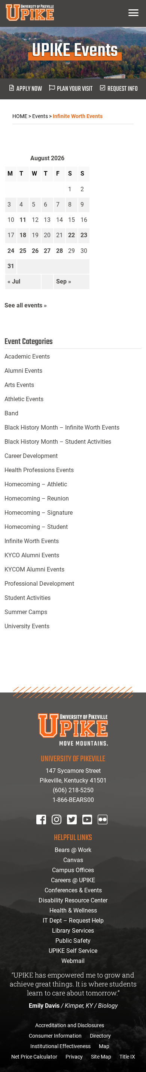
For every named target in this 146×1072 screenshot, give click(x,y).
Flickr (104, 829)
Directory (100, 1036)
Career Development (31, 455)
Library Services (73, 930)
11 (22, 219)
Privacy (74, 1057)
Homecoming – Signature (38, 512)
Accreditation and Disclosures (69, 1025)
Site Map (101, 1057)
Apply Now (29, 89)
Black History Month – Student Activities (57, 441)
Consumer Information (55, 1036)
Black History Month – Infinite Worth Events (61, 427)
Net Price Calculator (34, 1057)
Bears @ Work (73, 849)
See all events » (25, 305)
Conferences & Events (73, 890)
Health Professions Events (39, 470)
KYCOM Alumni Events (34, 569)
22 (71, 235)
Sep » (63, 281)
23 (83, 235)
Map (104, 1046)
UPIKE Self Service (73, 950)
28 (59, 250)
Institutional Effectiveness (60, 1046)
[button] (133, 12)
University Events (26, 626)
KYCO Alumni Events (31, 555)
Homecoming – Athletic (35, 484)
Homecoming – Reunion (36, 498)
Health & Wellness (73, 910)
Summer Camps (25, 612)
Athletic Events (23, 399)
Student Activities (27, 597)
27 (47, 250)
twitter (74, 829)
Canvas (73, 860)
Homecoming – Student (36, 526)
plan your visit (74, 89)
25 (22, 250)
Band (11, 413)
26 (35, 250)
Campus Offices (73, 870)
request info (122, 89)
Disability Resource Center (73, 900)
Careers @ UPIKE (73, 880)
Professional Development (39, 583)
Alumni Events (23, 370)
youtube (92, 829)
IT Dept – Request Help (73, 920)
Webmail (73, 960)
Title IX (127, 1057)
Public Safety (73, 940)
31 (10, 266)
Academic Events (27, 356)
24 (10, 250)
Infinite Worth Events (31, 541)
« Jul (13, 281)
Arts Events (19, 384)
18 (22, 235)
